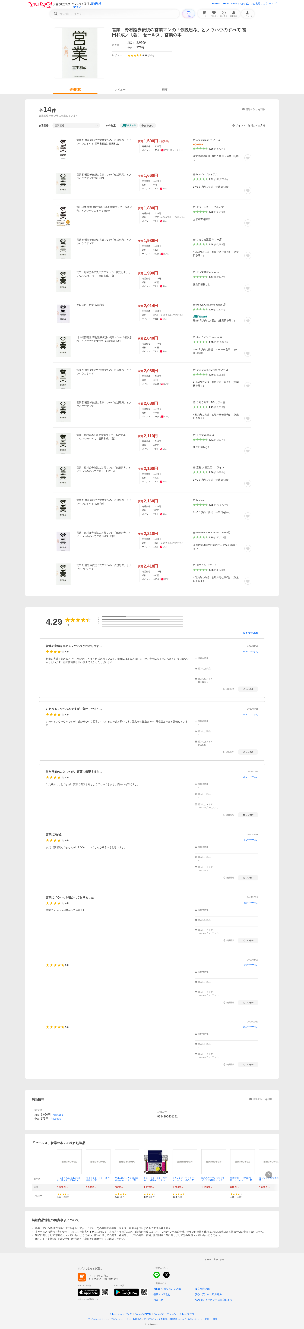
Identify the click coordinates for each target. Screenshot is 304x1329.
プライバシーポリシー (97, 1319)
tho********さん (251, 840)
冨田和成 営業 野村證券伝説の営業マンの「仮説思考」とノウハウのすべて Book (104, 209)
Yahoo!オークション (165, 1314)
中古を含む (147, 125)
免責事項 (162, 1319)
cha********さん (250, 651)
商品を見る (58, 1114)
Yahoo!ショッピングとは (167, 1288)
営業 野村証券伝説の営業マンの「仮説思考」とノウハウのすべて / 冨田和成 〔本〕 (104, 534)
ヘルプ (273, 3)
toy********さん (251, 903)
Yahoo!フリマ (187, 1314)
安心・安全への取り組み (208, 1294)
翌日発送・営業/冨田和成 (90, 304)
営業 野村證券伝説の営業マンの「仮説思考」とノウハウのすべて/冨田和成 (104, 176)
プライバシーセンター (120, 1319)
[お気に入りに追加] (247, 157)
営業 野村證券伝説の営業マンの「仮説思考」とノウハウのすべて (104, 241)
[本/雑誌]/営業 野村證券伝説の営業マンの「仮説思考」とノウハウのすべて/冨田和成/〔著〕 (104, 339)
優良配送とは (202, 1288)
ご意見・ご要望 (210, 1319)
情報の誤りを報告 (262, 1099)
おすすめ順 (252, 632)
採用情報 (173, 1319)
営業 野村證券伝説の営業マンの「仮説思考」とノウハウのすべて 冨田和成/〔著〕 (104, 274)
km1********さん (250, 1027)
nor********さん (251, 965)
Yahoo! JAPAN (220, 3)
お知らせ (158, 1299)
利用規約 (137, 1319)
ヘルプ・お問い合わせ (190, 1319)
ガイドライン (150, 1319)
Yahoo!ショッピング (120, 1314)
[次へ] (268, 1174)
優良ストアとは (162, 1294)
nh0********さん (250, 714)
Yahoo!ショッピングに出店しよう (249, 3)
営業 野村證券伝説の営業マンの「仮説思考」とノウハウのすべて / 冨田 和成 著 (104, 469)
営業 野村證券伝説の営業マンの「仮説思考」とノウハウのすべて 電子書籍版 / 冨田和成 (104, 142)
